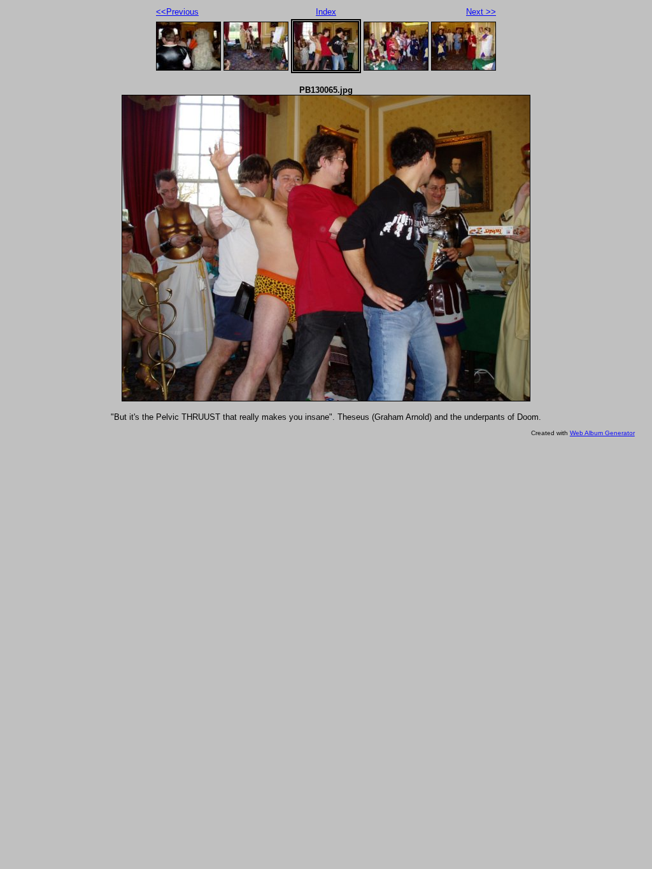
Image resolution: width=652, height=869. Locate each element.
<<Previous (177, 12)
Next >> (481, 12)
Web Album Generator (602, 432)
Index (326, 12)
